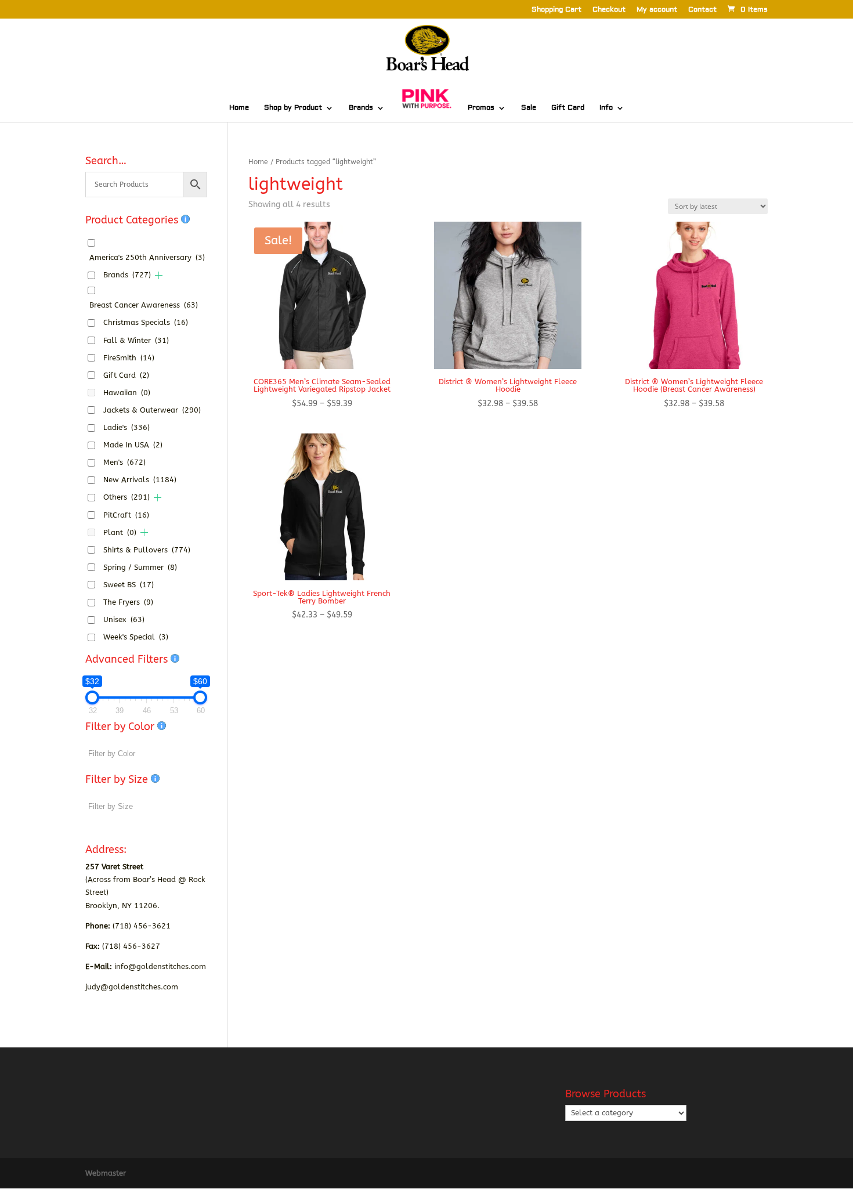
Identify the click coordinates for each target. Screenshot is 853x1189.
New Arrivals (139, 479)
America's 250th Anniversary (147, 257)
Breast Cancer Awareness (143, 305)
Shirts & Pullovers (146, 549)
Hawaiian (126, 392)
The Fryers (128, 602)
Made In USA (132, 444)
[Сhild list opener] (158, 275)
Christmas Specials (145, 322)
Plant (119, 532)
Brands (361, 108)
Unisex (123, 619)
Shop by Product (293, 108)
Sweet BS (128, 584)
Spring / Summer (140, 567)
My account (657, 10)
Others (126, 497)
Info (606, 108)
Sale (528, 108)
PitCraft (126, 515)
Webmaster (105, 1173)
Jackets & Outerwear (152, 410)
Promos (481, 108)
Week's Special (135, 637)
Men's (124, 462)
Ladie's (126, 427)
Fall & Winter (136, 340)
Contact (702, 10)
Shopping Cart (556, 10)
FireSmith (128, 357)
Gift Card (567, 108)
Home (239, 108)
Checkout (609, 10)
